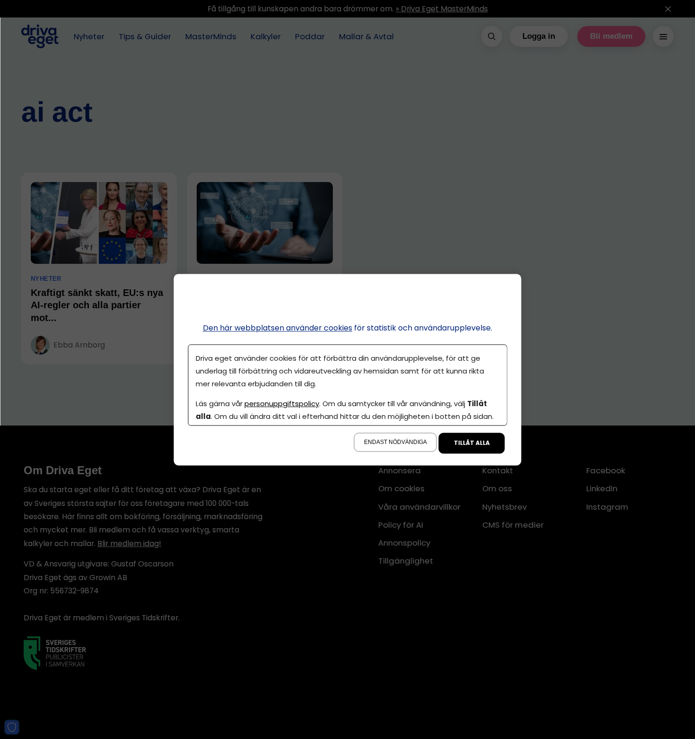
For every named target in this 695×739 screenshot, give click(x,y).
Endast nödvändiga (395, 442)
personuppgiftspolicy (281, 404)
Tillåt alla (472, 443)
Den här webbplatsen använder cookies (277, 327)
